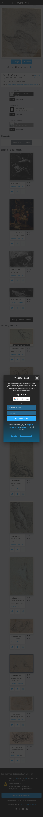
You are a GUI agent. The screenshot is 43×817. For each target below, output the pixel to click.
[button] (21, 399)
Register (14, 436)
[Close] (37, 377)
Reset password (26, 436)
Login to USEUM (22, 419)
